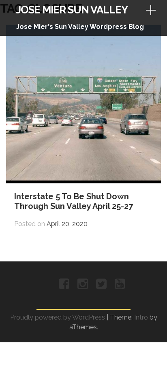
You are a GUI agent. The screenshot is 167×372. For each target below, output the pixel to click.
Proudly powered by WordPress (57, 317)
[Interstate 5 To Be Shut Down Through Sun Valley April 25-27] (83, 178)
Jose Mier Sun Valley (72, 10)
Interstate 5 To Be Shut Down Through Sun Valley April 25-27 (73, 201)
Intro (141, 317)
